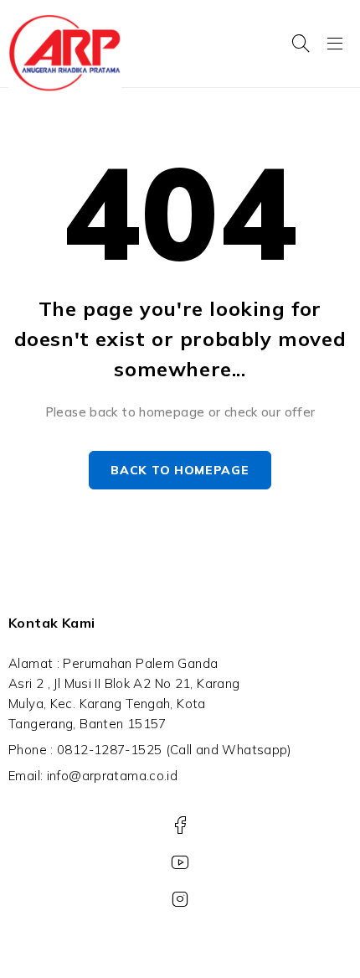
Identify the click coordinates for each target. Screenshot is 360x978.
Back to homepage (180, 470)
